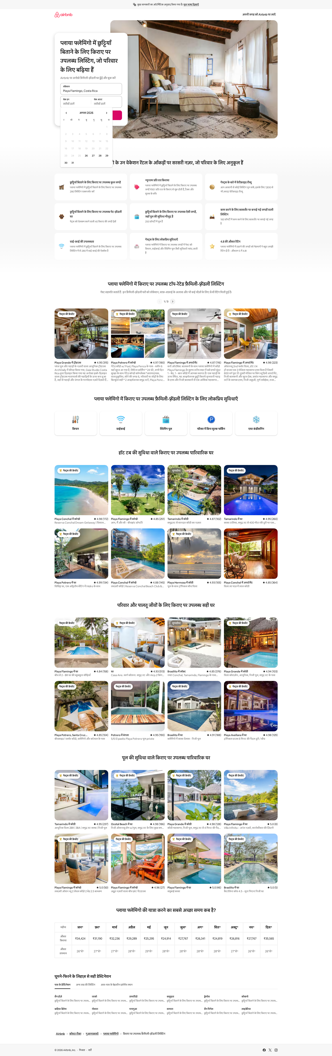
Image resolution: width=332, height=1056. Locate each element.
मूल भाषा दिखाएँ (191, 4)
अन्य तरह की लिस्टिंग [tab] (85, 984)
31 (72, 162)
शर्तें (89, 1050)
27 (93, 155)
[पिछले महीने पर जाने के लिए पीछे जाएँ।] (66, 113)
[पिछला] (159, 301)
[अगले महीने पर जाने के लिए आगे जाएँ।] (106, 113)
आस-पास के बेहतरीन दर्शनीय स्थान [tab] (116, 984)
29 (106, 155)
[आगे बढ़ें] (172, 301)
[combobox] (91, 91)
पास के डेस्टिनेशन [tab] (62, 984)
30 (65, 162)
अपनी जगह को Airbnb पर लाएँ (259, 14)
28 (100, 155)
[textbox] (75, 104)
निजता (82, 1050)
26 (86, 155)
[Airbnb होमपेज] (63, 14)
